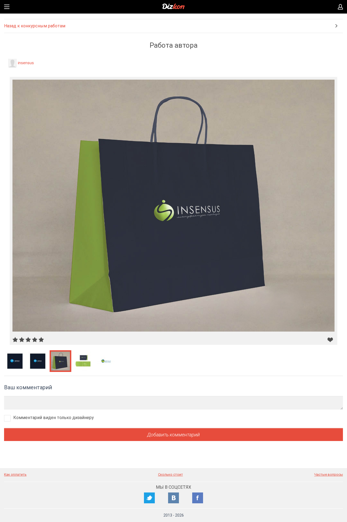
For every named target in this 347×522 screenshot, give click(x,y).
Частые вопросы (328, 474)
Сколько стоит (170, 474)
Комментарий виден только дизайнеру (53, 417)
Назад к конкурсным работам (34, 25)
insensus (26, 63)
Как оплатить (15, 474)
